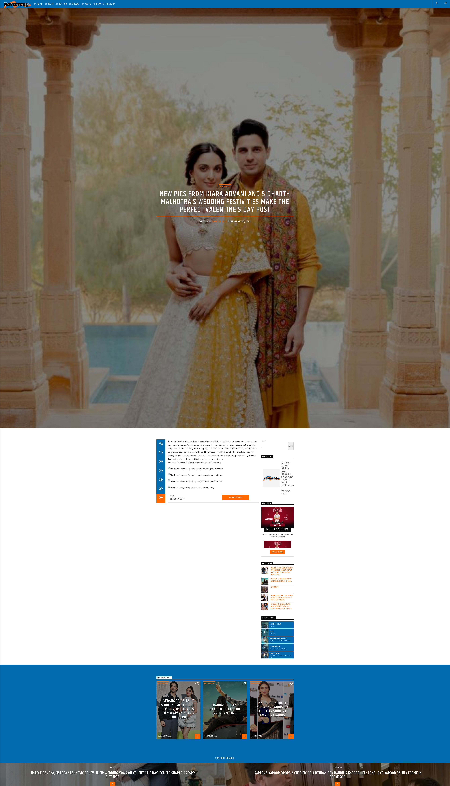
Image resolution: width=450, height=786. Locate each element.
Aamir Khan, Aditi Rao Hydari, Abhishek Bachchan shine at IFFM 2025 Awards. (282, 625)
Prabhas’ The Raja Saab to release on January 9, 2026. (281, 607)
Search (263, 468)
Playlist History (105, 4)
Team (51, 4)
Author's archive (235, 524)
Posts (87, 4)
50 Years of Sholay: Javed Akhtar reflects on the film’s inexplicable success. (281, 633)
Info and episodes (277, 579)
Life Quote (275, 614)
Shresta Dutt (219, 234)
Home (40, 4)
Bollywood (225, 199)
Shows (75, 4)
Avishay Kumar (210, 762)
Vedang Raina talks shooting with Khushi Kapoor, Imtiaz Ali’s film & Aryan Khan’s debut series (282, 598)
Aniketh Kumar (163, 762)
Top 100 (63, 4)
